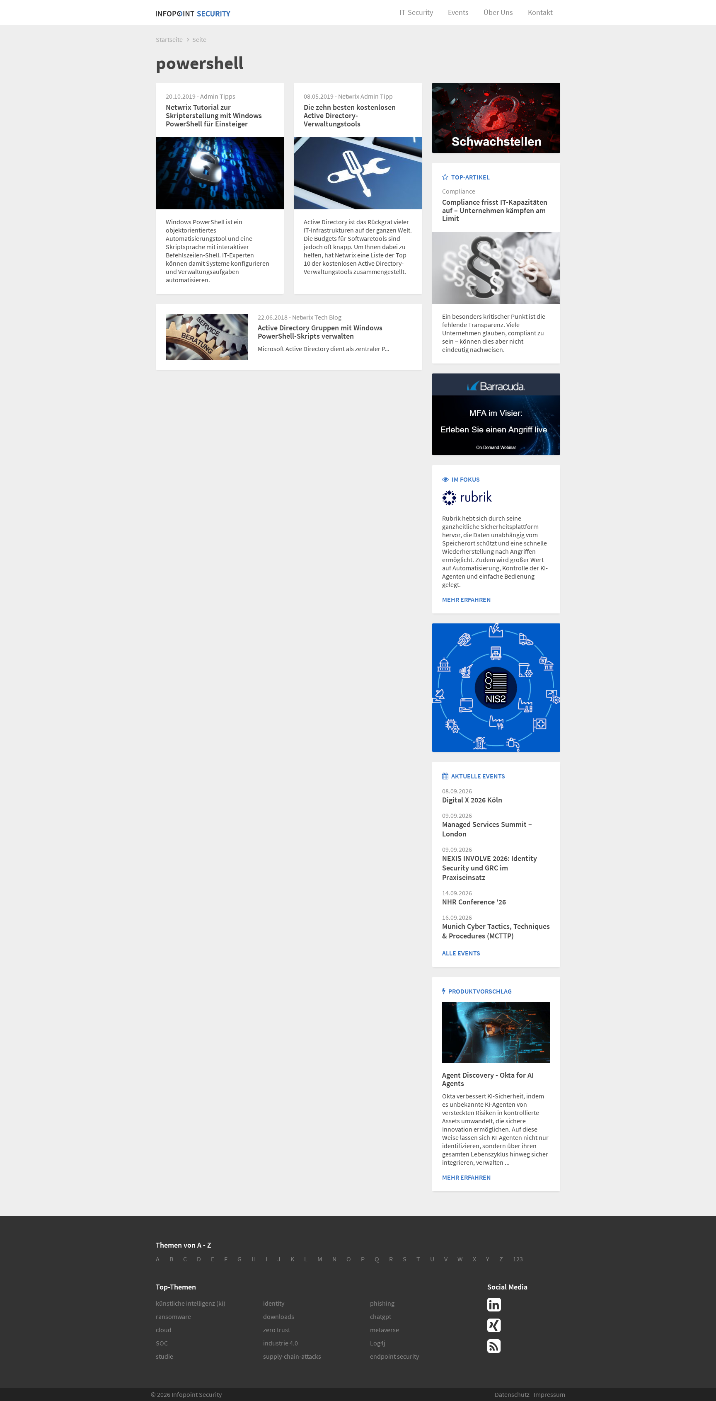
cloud (164, 1330)
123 (518, 1259)
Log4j (377, 1343)
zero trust (276, 1330)
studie (164, 1356)
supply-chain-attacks (292, 1356)
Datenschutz (512, 1394)
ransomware (173, 1316)
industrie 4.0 (280, 1343)
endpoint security (394, 1356)
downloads (278, 1316)
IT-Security (416, 12)
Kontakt (540, 12)
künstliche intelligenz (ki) (190, 1303)
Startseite (169, 39)
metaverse (384, 1330)
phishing (382, 1303)
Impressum (549, 1394)
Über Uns (498, 12)
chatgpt (380, 1316)
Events (458, 12)
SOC (162, 1343)
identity (273, 1303)
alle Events (461, 953)
